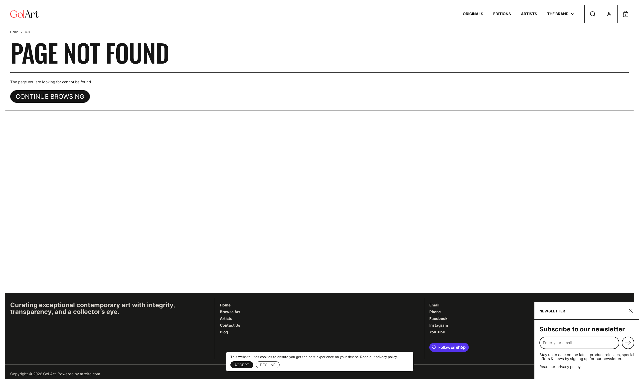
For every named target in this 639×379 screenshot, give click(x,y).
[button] (592, 14)
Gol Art (49, 374)
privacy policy (568, 366)
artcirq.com (90, 374)
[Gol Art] (24, 14)
